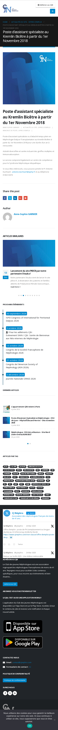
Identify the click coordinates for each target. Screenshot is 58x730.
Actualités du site (30, 127)
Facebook (5, 198)
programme (8, 491)
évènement (46, 498)
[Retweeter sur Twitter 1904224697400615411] (9, 544)
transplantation (10, 498)
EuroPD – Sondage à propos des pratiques (32, 270)
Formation (24, 477)
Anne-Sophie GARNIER (11, 127)
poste (32, 488)
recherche (25, 491)
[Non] (54, 719)
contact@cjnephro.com (22, 662)
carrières (45, 470)
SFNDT (47, 495)
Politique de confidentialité (14, 680)
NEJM (27, 484)
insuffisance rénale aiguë (25, 481)
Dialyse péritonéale (28, 474)
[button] (19, 295)
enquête (49, 474)
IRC (5, 484)
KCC (10, 484)
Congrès (7, 474)
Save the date (37, 495)
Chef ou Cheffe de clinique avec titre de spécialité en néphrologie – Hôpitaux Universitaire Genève (32, 433)
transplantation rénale (29, 498)
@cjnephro (18, 526)
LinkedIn (15, 198)
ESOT (15, 477)
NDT (21, 484)
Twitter (10, 198)
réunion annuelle (22, 495)
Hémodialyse (8, 481)
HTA (48, 477)
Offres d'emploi (44, 127)
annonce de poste (10, 130)
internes (40, 481)
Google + (20, 198)
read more (15, 287)
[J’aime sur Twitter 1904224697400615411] (14, 544)
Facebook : (5, 693)
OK (29, 726)
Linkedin (15, 693)
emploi (40, 474)
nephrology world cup (40, 484)
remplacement (37, 491)
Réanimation (8, 495)
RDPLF (17, 491)
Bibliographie (29, 470)
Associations (9, 470)
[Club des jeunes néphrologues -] (10, 8)
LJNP (15, 484)
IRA (48, 481)
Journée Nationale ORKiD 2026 (21, 378)
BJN (37, 470)
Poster (40, 488)
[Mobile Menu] (52, 11)
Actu (5, 466)
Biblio (19, 470)
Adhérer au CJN (46, 5)
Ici (30, 667)
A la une (13, 466)
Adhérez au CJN (10, 584)
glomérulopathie (37, 477)
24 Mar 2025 (31, 526)
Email (25, 198)
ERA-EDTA (7, 477)
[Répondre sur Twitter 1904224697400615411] (5, 544)
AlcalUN (22, 466)
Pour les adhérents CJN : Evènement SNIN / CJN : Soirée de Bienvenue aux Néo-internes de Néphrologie (27, 335)
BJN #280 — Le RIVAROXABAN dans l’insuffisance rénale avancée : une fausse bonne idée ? (31, 422)
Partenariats (22, 488)
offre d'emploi (24, 130)
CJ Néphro (8, 526)
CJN (52, 470)
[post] (6, 409)
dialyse (15, 474)
